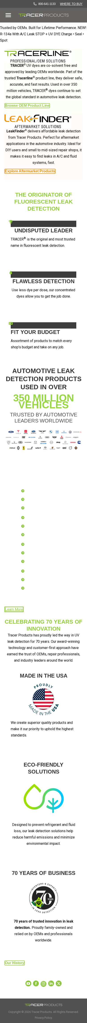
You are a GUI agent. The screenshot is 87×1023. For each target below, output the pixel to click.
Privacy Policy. (43, 1017)
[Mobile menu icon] (8, 15)
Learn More (14, 609)
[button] (79, 8)
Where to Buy (71, 4)
